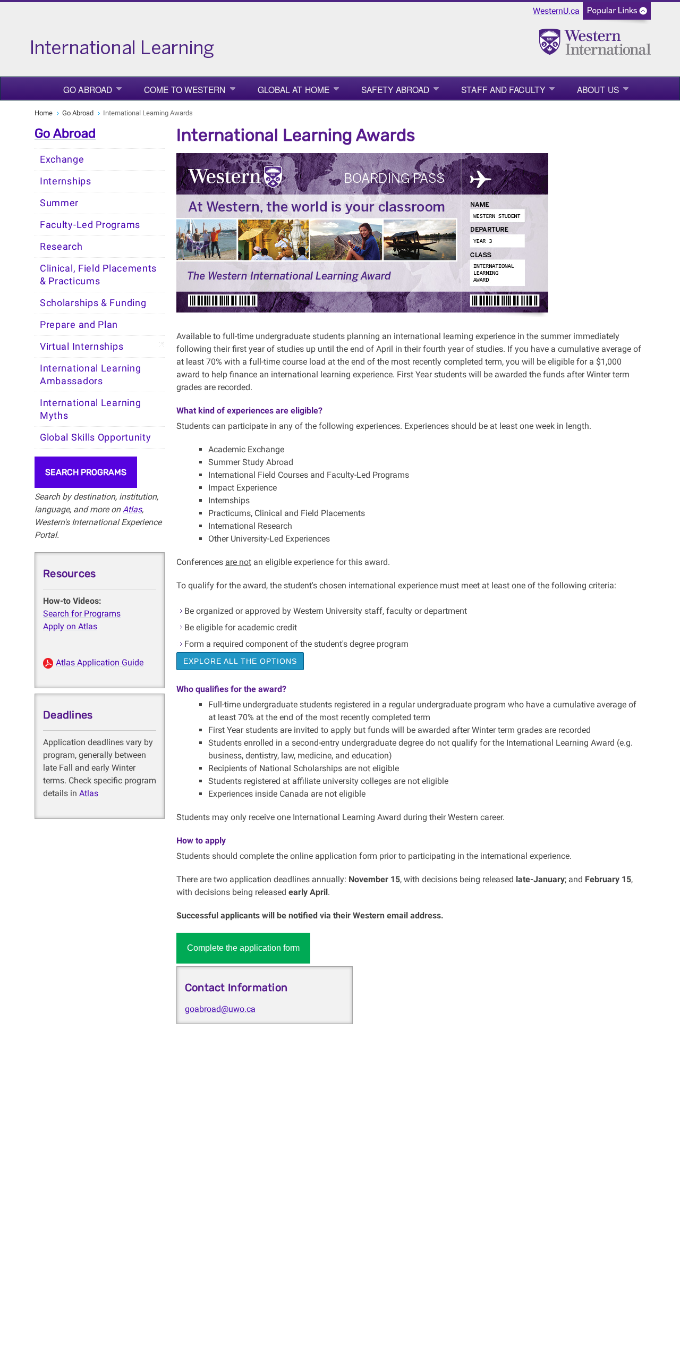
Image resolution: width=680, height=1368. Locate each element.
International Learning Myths (90, 409)
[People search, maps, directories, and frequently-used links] (617, 14)
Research (61, 246)
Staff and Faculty (503, 89)
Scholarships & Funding (93, 303)
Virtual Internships (81, 346)
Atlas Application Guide (99, 662)
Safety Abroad (395, 89)
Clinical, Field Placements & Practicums (98, 274)
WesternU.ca (556, 11)
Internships (65, 181)
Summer (59, 203)
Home (44, 113)
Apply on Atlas (70, 626)
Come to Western (185, 89)
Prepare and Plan (79, 324)
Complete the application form (243, 947)
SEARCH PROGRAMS (85, 472)
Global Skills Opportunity (95, 437)
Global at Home (293, 89)
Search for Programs (82, 614)
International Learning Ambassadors (90, 374)
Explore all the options (240, 661)
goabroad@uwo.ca (220, 1009)
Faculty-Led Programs (90, 224)
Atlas (132, 509)
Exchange (62, 159)
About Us (598, 89)
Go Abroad (87, 89)
